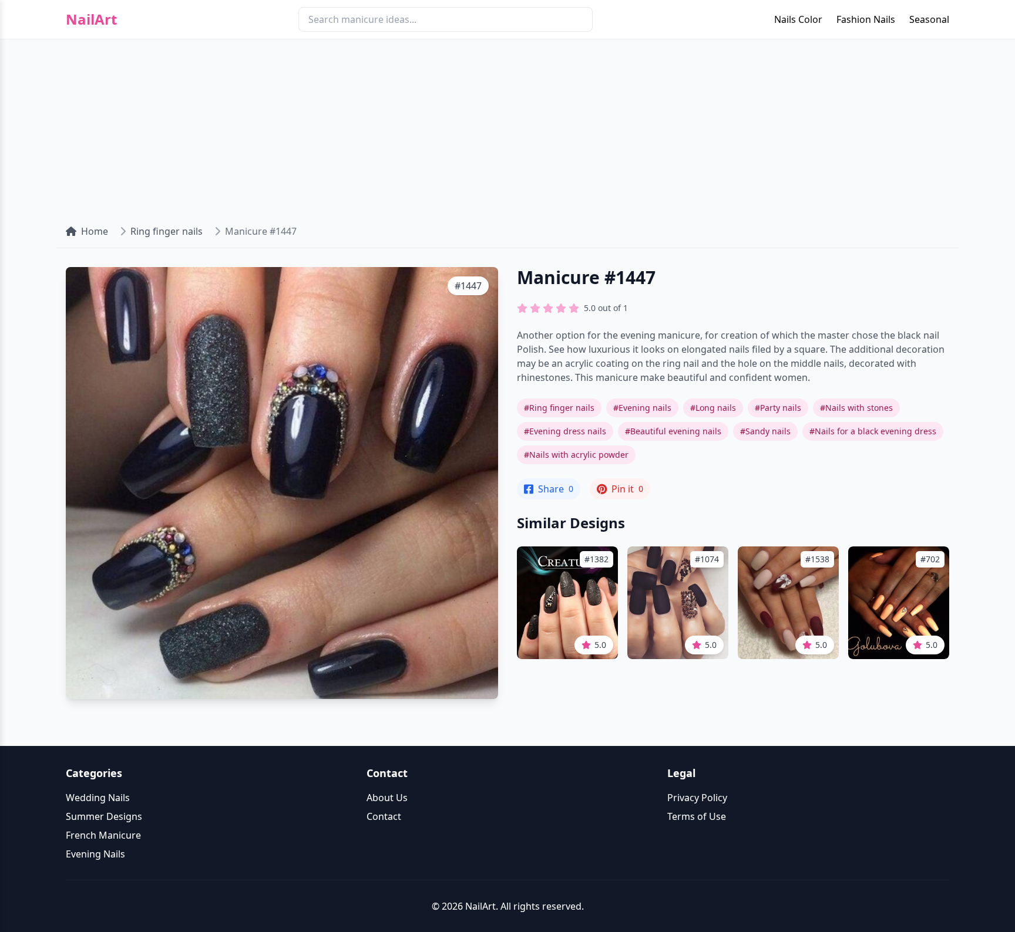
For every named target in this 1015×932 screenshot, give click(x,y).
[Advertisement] (507, 127)
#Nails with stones (856, 407)
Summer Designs (104, 816)
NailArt (91, 19)
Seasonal (929, 19)
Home (94, 231)
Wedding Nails (98, 797)
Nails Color (798, 19)
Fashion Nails (865, 19)
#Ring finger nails (559, 407)
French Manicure (103, 835)
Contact (384, 816)
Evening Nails (95, 853)
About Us (387, 797)
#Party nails (778, 407)
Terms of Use (696, 816)
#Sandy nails (765, 431)
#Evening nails (642, 407)
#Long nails (713, 407)
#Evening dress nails (565, 431)
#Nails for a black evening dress (872, 431)
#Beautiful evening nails (673, 431)
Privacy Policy (697, 797)
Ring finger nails (166, 231)
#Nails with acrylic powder (576, 454)
